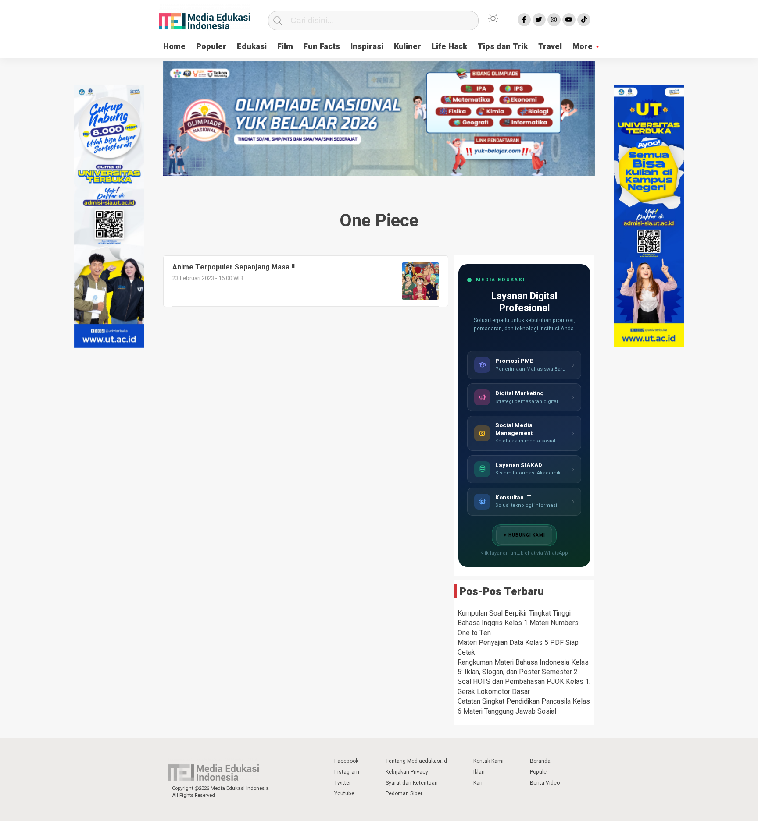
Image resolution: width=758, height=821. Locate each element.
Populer (211, 47)
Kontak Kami (488, 761)
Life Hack (449, 47)
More (582, 47)
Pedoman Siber (404, 793)
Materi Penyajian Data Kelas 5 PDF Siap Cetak (518, 647)
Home (174, 47)
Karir (478, 783)
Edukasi (252, 47)
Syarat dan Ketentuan (412, 783)
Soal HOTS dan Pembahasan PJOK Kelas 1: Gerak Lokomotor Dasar (524, 686)
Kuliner (407, 47)
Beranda (540, 761)
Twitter (342, 783)
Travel (550, 47)
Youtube (344, 793)
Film (285, 47)
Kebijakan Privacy (407, 772)
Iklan (479, 772)
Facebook (346, 761)
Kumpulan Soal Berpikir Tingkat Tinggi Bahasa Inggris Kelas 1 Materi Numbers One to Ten (518, 623)
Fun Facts (322, 47)
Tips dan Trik (503, 47)
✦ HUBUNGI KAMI (524, 535)
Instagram (346, 772)
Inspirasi (366, 47)
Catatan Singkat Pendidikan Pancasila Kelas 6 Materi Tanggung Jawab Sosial (524, 706)
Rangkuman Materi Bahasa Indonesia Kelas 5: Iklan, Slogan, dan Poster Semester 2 (523, 667)
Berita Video (545, 783)
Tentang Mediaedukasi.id (416, 761)
